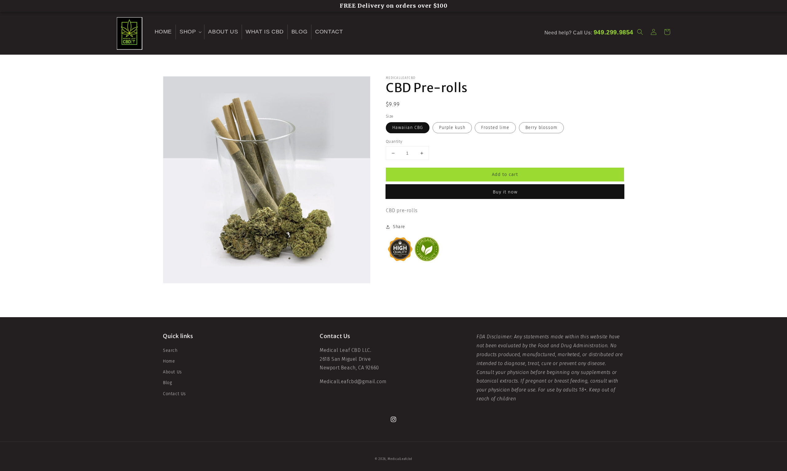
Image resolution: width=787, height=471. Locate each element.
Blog (167, 382)
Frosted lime (495, 127)
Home (169, 361)
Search (170, 350)
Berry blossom (541, 127)
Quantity (394, 141)
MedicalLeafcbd (400, 459)
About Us (172, 372)
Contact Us (174, 393)
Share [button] (399, 226)
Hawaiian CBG (407, 127)
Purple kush (452, 127)
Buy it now (505, 192)
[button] (190, 32)
